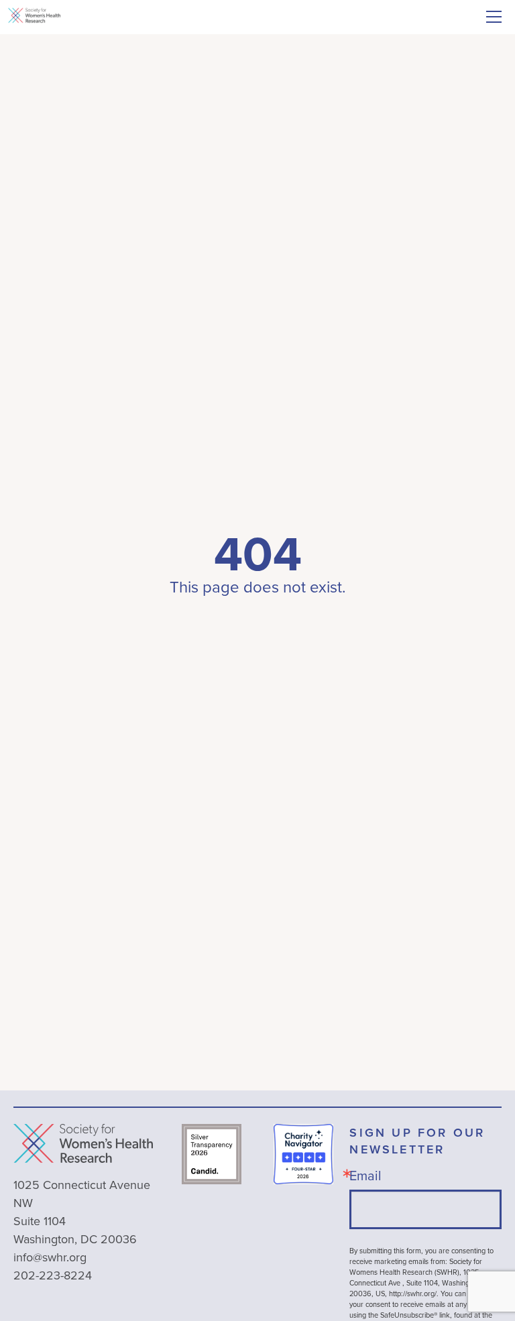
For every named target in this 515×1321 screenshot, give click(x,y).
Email (365, 1175)
